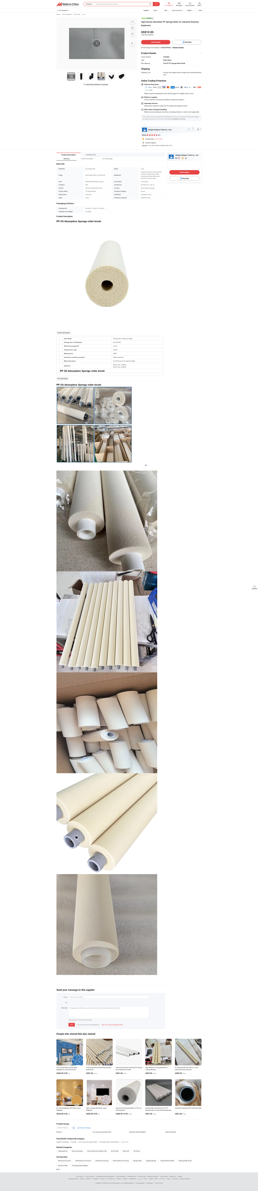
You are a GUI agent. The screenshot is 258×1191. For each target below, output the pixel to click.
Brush (83, 14)
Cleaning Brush (63, 1151)
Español (88, 1178)
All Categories (63, 10)
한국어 (145, 1178)
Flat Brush (136, 1151)
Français (102, 1178)
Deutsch (125, 1178)
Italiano (119, 1178)
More (58, 1169)
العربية (139, 1178)
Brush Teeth (115, 1151)
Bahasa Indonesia (185, 1178)
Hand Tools (77, 14)
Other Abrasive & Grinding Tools (97, 1151)
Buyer (155, 10)
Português (95, 1178)
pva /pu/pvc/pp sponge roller (102, 1132)
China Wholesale (120, 1176)
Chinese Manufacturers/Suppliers (105, 1176)
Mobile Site (173, 1176)
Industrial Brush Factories (121, 1161)
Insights (180, 1176)
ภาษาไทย (161, 1178)
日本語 (151, 1178)
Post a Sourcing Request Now (112, 1025)
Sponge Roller (137, 1161)
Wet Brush (126, 1151)
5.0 (176, 158)
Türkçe (168, 1178)
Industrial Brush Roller (167, 1161)
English (82, 1178)
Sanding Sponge (151, 1161)
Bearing (58, 1132)
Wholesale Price (131, 1176)
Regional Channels (153, 1176)
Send (71, 1025)
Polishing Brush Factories (83, 1161)
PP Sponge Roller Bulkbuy (80, 1165)
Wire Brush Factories (64, 1161)
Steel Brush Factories (102, 1161)
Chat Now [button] (188, 42)
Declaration (150, 1183)
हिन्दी (156, 1178)
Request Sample (178, 47)
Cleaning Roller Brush (185, 1161)
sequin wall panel (170, 1132)
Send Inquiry (155, 42)
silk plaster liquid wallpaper (137, 1132)
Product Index (164, 1176)
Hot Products (79, 1176)
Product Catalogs (85, 1128)
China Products (89, 1176)
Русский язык (111, 1178)
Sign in (199, 5)
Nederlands (133, 1178)
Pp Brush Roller (63, 1165)
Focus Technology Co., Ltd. (115, 1183)
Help (165, 10)
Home (58, 14)
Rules (200, 10)
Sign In (144, 145)
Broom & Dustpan (77, 1151)
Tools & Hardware (67, 14)
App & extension (177, 10)
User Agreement (140, 1183)
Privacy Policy (159, 1183)
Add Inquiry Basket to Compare (97, 84)
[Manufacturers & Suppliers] (67, 4)
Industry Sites (142, 1176)
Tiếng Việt (175, 1178)
